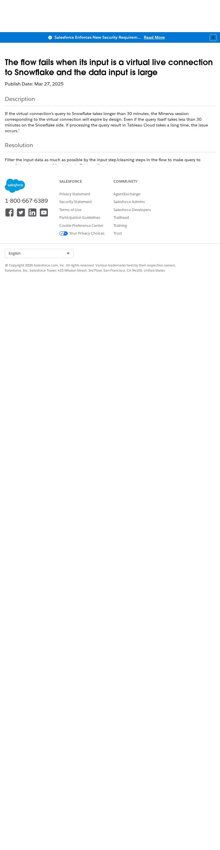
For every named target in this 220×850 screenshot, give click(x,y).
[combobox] (39, 253)
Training (120, 225)
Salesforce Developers (132, 209)
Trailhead (121, 217)
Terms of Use (70, 209)
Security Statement (75, 201)
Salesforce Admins (129, 201)
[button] (39, 253)
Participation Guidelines (79, 217)
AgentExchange (126, 194)
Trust (117, 233)
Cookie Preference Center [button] (81, 225)
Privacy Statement (74, 194)
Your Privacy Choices (87, 233)
